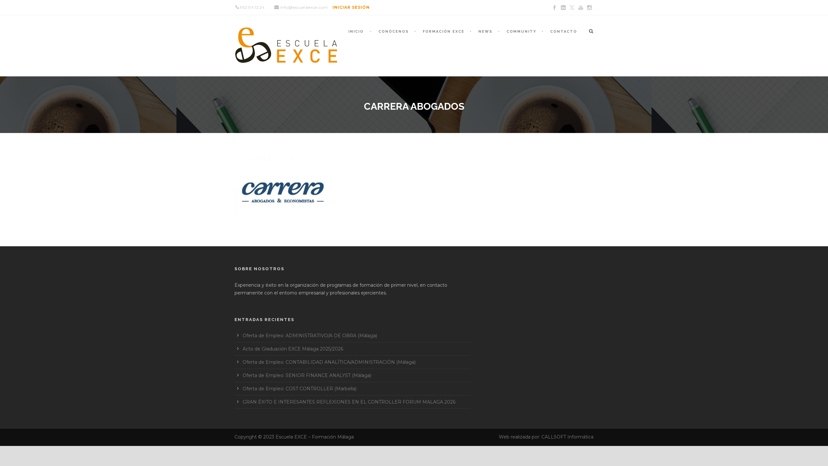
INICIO (356, 31)
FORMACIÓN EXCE (443, 31)
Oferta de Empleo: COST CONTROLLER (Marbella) (299, 389)
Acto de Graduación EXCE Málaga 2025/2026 (293, 349)
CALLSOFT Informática (567, 437)
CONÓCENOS (393, 31)
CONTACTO (563, 31)
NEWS (485, 31)
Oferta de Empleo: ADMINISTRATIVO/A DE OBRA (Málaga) (310, 335)
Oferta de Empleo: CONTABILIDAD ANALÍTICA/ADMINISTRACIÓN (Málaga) (329, 362)
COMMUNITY (521, 31)
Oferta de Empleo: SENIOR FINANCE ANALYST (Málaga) (307, 375)
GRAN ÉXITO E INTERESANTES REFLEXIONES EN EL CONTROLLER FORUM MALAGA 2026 (349, 402)
